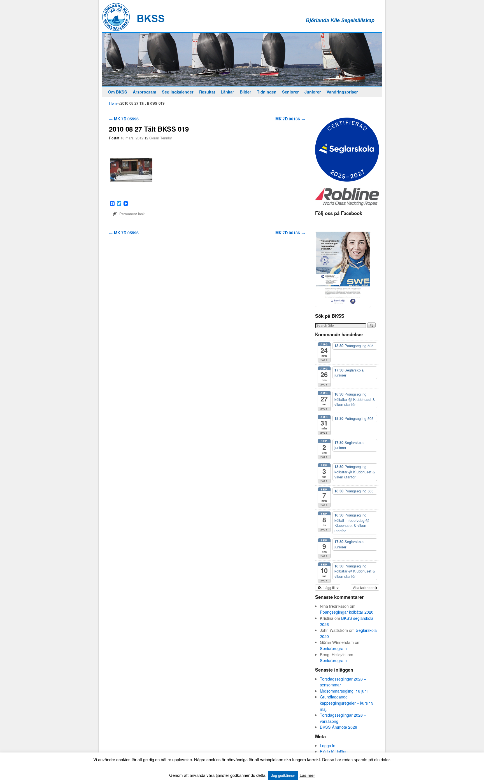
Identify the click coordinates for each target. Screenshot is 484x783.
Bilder (245, 92)
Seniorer (290, 92)
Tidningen (266, 92)
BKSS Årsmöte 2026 (338, 727)
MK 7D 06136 (290, 118)
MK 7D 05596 (124, 118)
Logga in (327, 745)
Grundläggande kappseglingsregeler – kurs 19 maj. (346, 703)
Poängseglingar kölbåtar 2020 (346, 612)
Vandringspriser (342, 92)
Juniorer (312, 92)
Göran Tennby (160, 138)
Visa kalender (363, 587)
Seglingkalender (178, 92)
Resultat (207, 92)
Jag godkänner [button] (283, 775)
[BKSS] (242, 59)
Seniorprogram (333, 648)
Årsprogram (144, 92)
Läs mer (307, 775)
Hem (113, 103)
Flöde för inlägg (334, 751)
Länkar (227, 92)
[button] (327, 587)
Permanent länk (132, 213)
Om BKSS (117, 92)
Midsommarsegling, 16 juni (343, 691)
